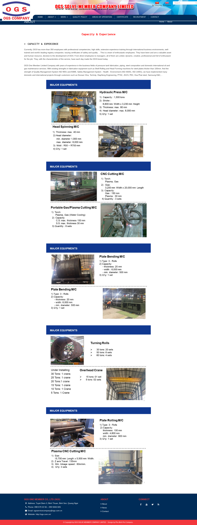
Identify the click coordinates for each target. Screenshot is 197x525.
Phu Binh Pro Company (124, 522)
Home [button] (40, 17)
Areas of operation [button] (102, 17)
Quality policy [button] (80, 17)
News (104, 508)
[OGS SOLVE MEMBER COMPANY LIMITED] (16, 10)
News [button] (63, 17)
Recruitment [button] (139, 17)
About (169, 22)
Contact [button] (155, 17)
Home (161, 22)
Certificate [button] (122, 17)
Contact (105, 511)
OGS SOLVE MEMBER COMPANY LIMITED (90, 522)
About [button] (51, 17)
